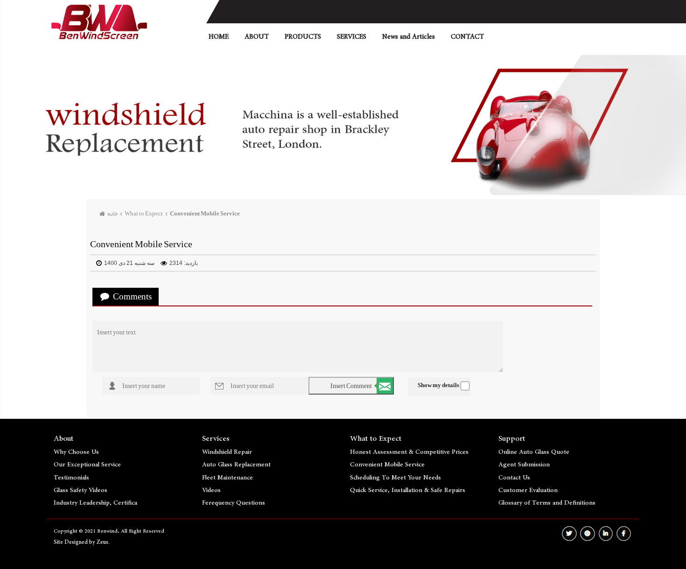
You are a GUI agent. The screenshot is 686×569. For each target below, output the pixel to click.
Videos (211, 490)
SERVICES (351, 37)
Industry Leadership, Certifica (95, 502)
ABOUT (257, 37)
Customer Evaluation (528, 490)
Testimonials (71, 477)
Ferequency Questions (233, 502)
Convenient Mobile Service (205, 214)
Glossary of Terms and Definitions (546, 502)
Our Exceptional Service (87, 464)
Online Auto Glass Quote (533, 452)
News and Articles (408, 37)
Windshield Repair (227, 452)
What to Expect (144, 214)
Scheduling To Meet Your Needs (395, 477)
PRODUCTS (303, 37)
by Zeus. (99, 542)
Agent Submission (524, 464)
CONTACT (467, 37)
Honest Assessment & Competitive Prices (409, 452)
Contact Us (514, 477)
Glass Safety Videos (80, 490)
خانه (112, 214)
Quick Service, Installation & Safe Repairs (407, 490)
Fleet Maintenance (227, 477)
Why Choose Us (76, 452)
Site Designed (71, 542)
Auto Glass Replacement (236, 464)
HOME (219, 37)
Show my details (438, 385)
